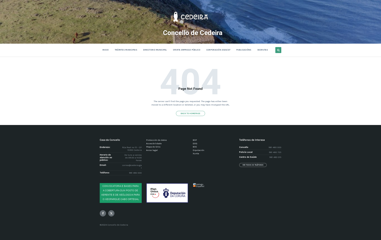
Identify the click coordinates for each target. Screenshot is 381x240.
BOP (195, 140)
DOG (195, 143)
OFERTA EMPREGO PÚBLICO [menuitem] (186, 50)
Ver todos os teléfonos (252, 165)
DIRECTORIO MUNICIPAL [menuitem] (155, 50)
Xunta (196, 153)
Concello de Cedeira (192, 33)
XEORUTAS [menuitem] (262, 50)
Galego (199, 184)
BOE (195, 146)
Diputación (198, 150)
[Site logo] (190, 26)
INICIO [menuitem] (105, 50)
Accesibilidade (154, 143)
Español (200, 186)
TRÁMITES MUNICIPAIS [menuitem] (126, 50)
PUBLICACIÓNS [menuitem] (243, 50)
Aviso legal (152, 150)
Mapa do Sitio (153, 146)
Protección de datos (156, 140)
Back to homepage (190, 113)
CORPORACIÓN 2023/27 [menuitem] (218, 50)
